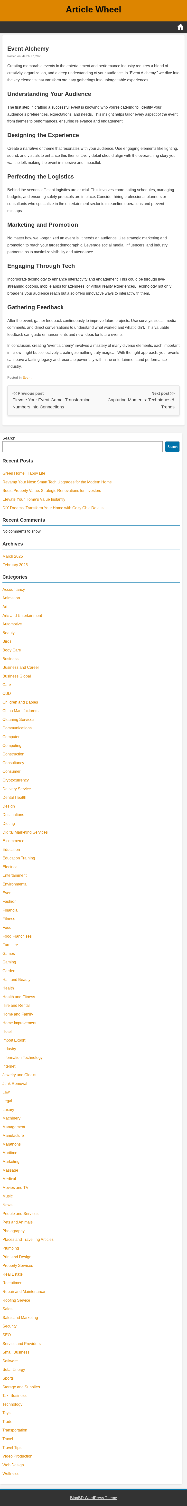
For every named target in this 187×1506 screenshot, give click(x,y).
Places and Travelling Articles (28, 1239)
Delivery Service (16, 789)
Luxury (8, 1110)
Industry (9, 1049)
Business (10, 659)
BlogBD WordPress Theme (93, 1498)
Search (9, 438)
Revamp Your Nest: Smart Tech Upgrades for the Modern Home (57, 482)
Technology (12, 1404)
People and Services (20, 1214)
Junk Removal (14, 1084)
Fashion (9, 901)
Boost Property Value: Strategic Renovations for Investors (51, 491)
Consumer (11, 771)
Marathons (11, 1144)
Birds (6, 641)
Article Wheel (93, 9)
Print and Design (16, 1257)
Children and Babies (20, 702)
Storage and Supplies (21, 1387)
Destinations (13, 815)
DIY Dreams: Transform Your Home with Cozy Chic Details (52, 508)
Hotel (7, 1031)
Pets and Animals (17, 1222)
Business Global (16, 676)
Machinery (11, 1118)
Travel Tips (11, 1448)
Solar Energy (13, 1369)
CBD (6, 693)
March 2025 (12, 556)
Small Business (15, 1352)
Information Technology (22, 1057)
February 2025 (15, 565)
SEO (6, 1335)
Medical (9, 1179)
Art (4, 607)
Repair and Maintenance (23, 1292)
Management (13, 1127)
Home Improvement (19, 1023)
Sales (7, 1309)
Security (9, 1326)
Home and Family (17, 1014)
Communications (17, 728)
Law (6, 1092)
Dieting (8, 823)
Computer (10, 737)
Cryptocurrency (15, 780)
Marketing (10, 1161)
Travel (7, 1439)
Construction (13, 754)
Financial (10, 910)
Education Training (18, 858)
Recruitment (12, 1283)
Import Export (13, 1040)
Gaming (9, 962)
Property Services (17, 1265)
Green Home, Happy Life (23, 473)
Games (8, 953)
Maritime (9, 1153)
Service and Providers (21, 1344)
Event (27, 377)
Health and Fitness (18, 997)
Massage (10, 1170)
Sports (8, 1378)
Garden (8, 971)
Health (8, 988)
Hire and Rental (16, 1005)
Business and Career (20, 667)
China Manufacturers (20, 711)
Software (10, 1361)
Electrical (10, 867)
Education (11, 849)
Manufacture (13, 1135)
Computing (11, 746)
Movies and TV (15, 1188)
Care (6, 685)
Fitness (8, 919)
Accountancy (13, 589)
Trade (7, 1422)
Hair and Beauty (16, 980)
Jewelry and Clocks (19, 1075)
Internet (8, 1066)
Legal (7, 1101)
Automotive (12, 624)
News (7, 1205)
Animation (11, 598)
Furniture (10, 945)
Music (7, 1196)
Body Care (11, 650)
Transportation (14, 1430)
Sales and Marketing (20, 1318)
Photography (13, 1231)
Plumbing (10, 1248)
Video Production (17, 1456)
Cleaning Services (18, 719)
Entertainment (14, 875)
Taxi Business (14, 1395)
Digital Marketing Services (25, 832)
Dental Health (14, 797)
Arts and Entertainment (22, 615)
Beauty (8, 633)
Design (8, 806)
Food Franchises (17, 936)
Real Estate (12, 1274)
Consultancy (13, 763)
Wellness (10, 1473)
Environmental (15, 884)
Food (6, 927)
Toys (6, 1413)
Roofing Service (16, 1300)
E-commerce (13, 841)
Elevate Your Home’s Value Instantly (33, 499)
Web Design (13, 1465)
